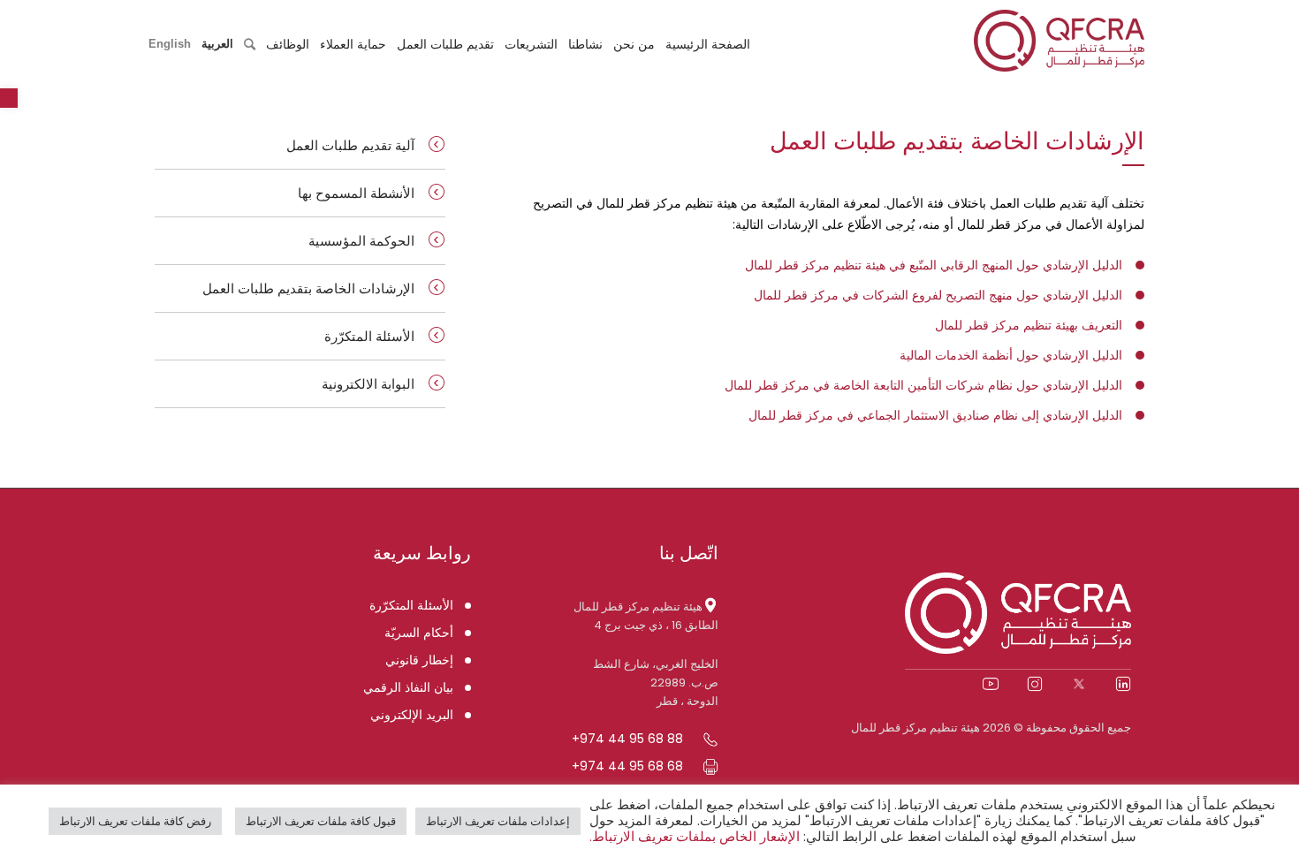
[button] (9, 98)
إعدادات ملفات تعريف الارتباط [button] (498, 821)
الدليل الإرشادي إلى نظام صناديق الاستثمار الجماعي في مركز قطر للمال (935, 415)
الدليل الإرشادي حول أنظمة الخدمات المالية (1011, 355)
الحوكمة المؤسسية (361, 240)
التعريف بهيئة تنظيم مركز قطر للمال (1028, 325)
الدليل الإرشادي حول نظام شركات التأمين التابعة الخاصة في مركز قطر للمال (923, 385)
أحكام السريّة (418, 632)
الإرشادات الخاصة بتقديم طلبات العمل (308, 288)
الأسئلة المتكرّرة (369, 336)
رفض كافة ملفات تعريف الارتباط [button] (135, 821)
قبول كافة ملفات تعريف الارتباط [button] (321, 821)
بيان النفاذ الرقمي (408, 687)
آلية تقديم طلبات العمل (350, 145)
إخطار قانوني (419, 660)
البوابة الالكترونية (368, 384)
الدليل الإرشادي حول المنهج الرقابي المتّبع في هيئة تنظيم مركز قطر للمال (933, 265)
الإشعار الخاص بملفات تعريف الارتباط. (694, 837)
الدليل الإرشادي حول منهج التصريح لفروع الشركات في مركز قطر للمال (938, 295)
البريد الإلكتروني (411, 715)
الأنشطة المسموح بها (356, 193)
